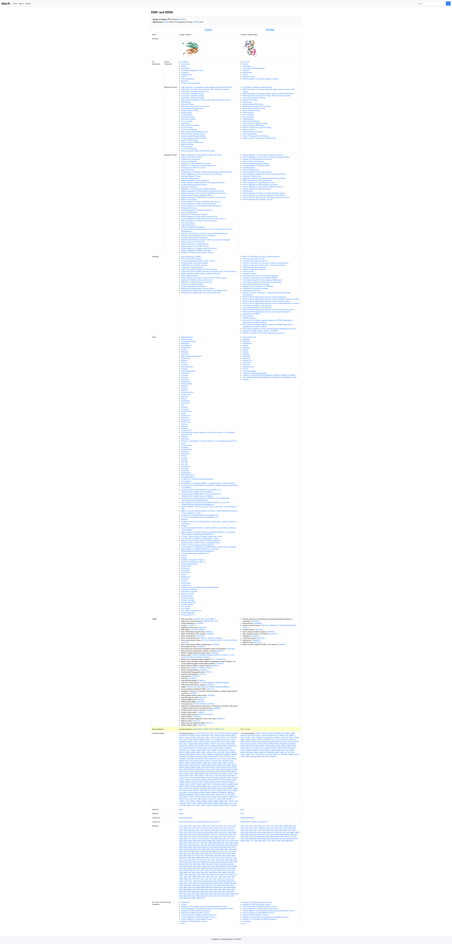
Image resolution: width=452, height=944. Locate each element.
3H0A (267, 830)
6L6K (276, 839)
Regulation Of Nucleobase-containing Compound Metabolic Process (204, 906)
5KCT (198, 855)
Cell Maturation (248, 191)
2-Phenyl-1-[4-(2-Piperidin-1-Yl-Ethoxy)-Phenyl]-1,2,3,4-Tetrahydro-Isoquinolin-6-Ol (209, 441)
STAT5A (197, 797)
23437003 (200, 636)
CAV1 (203, 737)
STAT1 (242, 754)
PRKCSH (195, 782)
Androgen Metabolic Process (191, 176)
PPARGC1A (196, 780)
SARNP (229, 788)
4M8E (293, 832)
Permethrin (185, 451)
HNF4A (204, 754)
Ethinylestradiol (186, 384)
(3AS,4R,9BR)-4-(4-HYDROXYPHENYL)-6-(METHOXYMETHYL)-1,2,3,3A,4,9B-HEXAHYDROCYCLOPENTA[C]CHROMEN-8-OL (208, 533)
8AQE (195, 883)
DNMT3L (207, 744)
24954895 (257, 623)
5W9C (190, 866)
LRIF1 (232, 761)
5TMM (203, 862)
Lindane (184, 350)
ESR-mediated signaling (189, 275)
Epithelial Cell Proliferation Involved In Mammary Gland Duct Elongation (205, 240)
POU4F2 (188, 780)
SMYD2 (208, 795)
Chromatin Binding (187, 104)
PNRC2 (203, 778)
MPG (204, 767)
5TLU (201, 860)
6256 (242, 809)
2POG (194, 832)
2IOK (217, 830)
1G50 (194, 826)
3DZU (294, 828)
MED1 (210, 763)
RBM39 (204, 786)
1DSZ (246, 826)
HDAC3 (228, 752)
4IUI (193, 839)
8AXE (181, 887)
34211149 (204, 619)
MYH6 (198, 769)
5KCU (203, 855)
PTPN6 (214, 784)
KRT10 (187, 761)
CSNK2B (189, 742)
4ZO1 (296, 834)
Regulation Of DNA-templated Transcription (196, 163)
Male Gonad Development (190, 178)
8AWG (232, 885)
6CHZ (227, 866)
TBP (199, 799)
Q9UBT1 (217, 822)
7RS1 (216, 877)
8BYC (203, 889)
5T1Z (215, 858)
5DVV (234, 847)
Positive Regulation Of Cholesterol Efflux (256, 165)
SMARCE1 (190, 795)
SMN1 (277, 752)
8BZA (189, 892)
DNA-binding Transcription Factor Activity (195, 106)
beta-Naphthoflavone (188, 477)
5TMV (235, 862)
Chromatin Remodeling (189, 161)
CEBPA (201, 739)
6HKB (194, 868)
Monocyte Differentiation (251, 170)
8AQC (190, 883)
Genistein (184, 407)
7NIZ (207, 875)
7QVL (181, 877)
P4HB (236, 773)
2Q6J (198, 832)
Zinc (182, 405)
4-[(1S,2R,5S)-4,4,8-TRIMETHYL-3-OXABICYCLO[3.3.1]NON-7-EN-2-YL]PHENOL (208, 547)
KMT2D (234, 759)
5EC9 (247, 836)
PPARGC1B (205, 780)
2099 (180, 809)
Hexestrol (184, 519)
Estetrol (184, 581)
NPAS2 (277, 744)
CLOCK (253, 735)
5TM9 (194, 862)
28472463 (231, 648)
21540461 (203, 670)
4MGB (209, 841)
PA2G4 (181, 775)
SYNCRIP (224, 797)
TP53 (187, 801)
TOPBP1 (182, 801)
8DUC (219, 894)
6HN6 (263, 839)
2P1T (273, 828)
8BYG (220, 889)
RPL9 (190, 788)
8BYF (216, 889)
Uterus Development (188, 223)
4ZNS (219, 843)
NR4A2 (283, 746)
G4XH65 (198, 822)
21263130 (195, 655)
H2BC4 (187, 752)
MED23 (203, 765)
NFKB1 (204, 771)
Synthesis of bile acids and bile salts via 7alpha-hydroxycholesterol (265, 263)
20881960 (218, 687)
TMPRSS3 (284, 754)
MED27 (214, 765)
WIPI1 (190, 805)
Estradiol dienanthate (188, 602)
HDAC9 (187, 754)
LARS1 (207, 761)
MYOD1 (279, 742)
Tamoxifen (184, 364)
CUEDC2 (208, 742)
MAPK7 (249, 742)
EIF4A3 (191, 746)
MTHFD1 (229, 767)
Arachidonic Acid (248, 367)
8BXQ (186, 889)
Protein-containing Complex (190, 83)
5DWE (181, 849)
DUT (218, 744)
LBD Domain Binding (250, 134)
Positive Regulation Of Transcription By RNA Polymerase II (201, 206)
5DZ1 (198, 851)
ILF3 (225, 756)
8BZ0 (181, 892)
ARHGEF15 (186, 735)
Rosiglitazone (247, 343)
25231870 (202, 697)
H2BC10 (182, 752)
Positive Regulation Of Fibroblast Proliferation (196, 210)
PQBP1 (234, 780)
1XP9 (207, 828)
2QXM (190, 834)
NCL (207, 769)
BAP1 (213, 735)
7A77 (252, 841)
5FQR (202, 853)
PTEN (192, 784)
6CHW (222, 866)
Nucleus (184, 66)
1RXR (242, 828)
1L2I (216, 826)
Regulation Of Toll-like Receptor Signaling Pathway (198, 189)
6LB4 (280, 839)
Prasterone (185, 409)
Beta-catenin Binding (188, 119)
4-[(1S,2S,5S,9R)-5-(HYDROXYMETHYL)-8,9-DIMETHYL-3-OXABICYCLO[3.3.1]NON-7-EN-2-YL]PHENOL (201, 491)
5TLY (213, 860)
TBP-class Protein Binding (190, 125)
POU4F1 (182, 780)
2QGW (229, 832)
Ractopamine (185, 576)
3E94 (250, 830)
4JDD (233, 839)
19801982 (211, 638)
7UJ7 (202, 879)
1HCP (208, 826)
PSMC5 (231, 782)
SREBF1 (186, 797)
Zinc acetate (185, 606)
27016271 (208, 672)
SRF (293, 752)
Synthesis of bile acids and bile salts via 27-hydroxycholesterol (264, 265)
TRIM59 (215, 801)
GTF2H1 (226, 750)
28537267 (195, 676)
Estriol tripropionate (187, 613)
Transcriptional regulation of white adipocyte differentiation (262, 280)
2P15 (190, 832)
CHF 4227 (184, 462)
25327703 (216, 655)
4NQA (251, 834)
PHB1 (224, 775)
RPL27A (212, 729)
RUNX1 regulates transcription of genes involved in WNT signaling (203, 278)
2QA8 (211, 832)
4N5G (242, 834)
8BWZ (208, 887)
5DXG (213, 849)
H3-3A (214, 752)
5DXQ (230, 849)
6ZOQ (224, 870)
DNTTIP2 (213, 744)
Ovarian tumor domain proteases (192, 267)
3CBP (231, 834)
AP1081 (184, 456)
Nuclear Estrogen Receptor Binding (193, 136)
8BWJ (198, 887)
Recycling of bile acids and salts (254, 259)
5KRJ (185, 858)
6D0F (235, 866)
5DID (202, 845)
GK (287, 737)
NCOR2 (193, 771)
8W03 (186, 898)
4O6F (223, 841)
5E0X (219, 851)
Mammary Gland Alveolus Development (194, 237)
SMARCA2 (215, 792)
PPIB (211, 780)
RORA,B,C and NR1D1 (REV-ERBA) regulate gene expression (264, 333)
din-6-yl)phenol (186, 481)
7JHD (228, 872)
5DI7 (198, 845)
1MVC (281, 826)
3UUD (233, 836)
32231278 (257, 642)
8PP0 (291, 841)
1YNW (260, 828)
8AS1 (190, 885)
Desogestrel (185, 343)
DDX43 (195, 729)
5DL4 (236, 845)
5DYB (185, 851)
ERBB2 (213, 746)
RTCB (210, 788)
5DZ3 (202, 851)
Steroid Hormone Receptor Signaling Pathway (196, 195)
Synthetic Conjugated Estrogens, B (193, 562)
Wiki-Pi (5, 3)
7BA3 (194, 872)
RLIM (228, 786)
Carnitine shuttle (248, 271)
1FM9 (259, 826)
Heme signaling (248, 316)
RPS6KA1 (196, 788)
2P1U (277, 828)
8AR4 (203, 883)
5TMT (226, 862)
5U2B (228, 864)
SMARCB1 (263, 752)
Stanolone (184, 426)
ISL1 (233, 756)
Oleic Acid (246, 364)
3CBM (221, 834)
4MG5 (181, 841)
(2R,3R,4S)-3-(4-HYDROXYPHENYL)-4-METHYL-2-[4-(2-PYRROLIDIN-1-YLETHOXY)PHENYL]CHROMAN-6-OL (205, 499)
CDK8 (190, 739)
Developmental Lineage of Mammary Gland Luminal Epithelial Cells (204, 290)
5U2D (232, 864)
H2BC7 (203, 752)
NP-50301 (184, 460)
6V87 (198, 870)
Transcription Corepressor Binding (192, 95)
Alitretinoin (246, 347)
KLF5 (220, 759)
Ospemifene (185, 454)
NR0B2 (228, 771)
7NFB (199, 875)
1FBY (251, 826)
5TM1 (218, 860)
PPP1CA (221, 780)
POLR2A (216, 778)
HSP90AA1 (183, 756)
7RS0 (212, 877)
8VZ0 (224, 896)
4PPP (232, 841)
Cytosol (183, 77)
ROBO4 (243, 752)
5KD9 (212, 855)
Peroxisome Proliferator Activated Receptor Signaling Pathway (264, 178)
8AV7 (223, 885)
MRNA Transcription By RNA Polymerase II (257, 180)
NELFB (198, 771)
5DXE (208, 849)
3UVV (255, 832)
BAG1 (208, 735)
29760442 (285, 625)
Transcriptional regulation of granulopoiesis (257, 305)
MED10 (215, 763)
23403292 (181, 19)
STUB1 (207, 797)
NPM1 (214, 771)
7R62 (185, 877)
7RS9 (185, 879)
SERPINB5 (203, 790)
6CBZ (217, 866)
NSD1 (207, 773)
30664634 (208, 632)
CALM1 (187, 737)
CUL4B (213, 742)
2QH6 (234, 832)
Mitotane (184, 360)
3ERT (186, 836)
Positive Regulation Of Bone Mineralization (257, 172)
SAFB (219, 788)
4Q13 (186, 843)
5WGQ (204, 866)
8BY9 (194, 889)
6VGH (206, 870)
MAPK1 (181, 763)
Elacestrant (185, 470)
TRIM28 (210, 801)
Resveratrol (185, 417)
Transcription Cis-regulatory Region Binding (257, 87)
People (27, 3)
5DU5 (212, 847)
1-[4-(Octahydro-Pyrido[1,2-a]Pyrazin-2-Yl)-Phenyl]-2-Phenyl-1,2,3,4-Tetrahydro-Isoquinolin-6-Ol (208, 433)
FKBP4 (185, 748)
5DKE (223, 845)
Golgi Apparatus (186, 74)
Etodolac (246, 350)
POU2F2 (235, 778)
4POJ (264, 834)
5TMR (217, 862)
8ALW (220, 881)
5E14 (223, 851)
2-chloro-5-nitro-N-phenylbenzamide (255, 373)
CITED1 (226, 739)
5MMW (276, 836)
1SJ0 (181, 828)
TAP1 (195, 799)
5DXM (221, 849)
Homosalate (185, 570)
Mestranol (184, 396)
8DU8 (206, 894)
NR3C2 (273, 746)
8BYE (212, 889)
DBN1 (233, 742)
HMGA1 (254, 739)
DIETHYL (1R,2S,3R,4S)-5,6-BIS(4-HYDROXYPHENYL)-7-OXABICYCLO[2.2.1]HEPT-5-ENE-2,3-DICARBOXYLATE (201, 541)
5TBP (282, 836)
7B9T (190, 872)
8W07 (190, 898)
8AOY (233, 881)
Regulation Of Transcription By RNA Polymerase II (198, 165)
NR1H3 (293, 744)
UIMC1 (226, 803)
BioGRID (166, 22)
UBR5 (221, 803)
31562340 (211, 687)
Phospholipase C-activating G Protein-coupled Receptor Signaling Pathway (206, 172)
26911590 (226, 640)
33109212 (273, 634)
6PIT (225, 868)
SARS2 (235, 788)
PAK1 (192, 775)
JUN (187, 759)
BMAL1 (288, 733)
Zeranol (183, 574)
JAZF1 (272, 739)
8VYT (215, 896)
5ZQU (295, 836)
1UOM (185, 828)
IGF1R (221, 756)
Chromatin (184, 62)
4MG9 (200, 841)
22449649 (255, 636)
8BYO (224, 889)
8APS (181, 883)
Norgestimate (185, 381)
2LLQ (233, 830)
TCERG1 (204, 799)
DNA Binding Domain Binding (252, 132)
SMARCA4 (223, 792)
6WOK (219, 870)
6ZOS (233, 870)
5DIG (210, 845)
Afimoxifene (185, 439)
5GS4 (219, 853)
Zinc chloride (185, 608)
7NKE (273, 841)
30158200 (192, 678)
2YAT (213, 834)
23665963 (270, 632)
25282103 (190, 687)
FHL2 (181, 748)
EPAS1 (202, 746)
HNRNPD (234, 754)
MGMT (234, 765)
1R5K (234, 826)
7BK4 (264, 841)
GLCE (189, 750)
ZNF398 (233, 805)
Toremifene (185, 354)
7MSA (181, 875)
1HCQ (213, 826)
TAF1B (186, 799)
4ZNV (232, 843)
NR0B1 (223, 771)
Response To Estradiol (189, 187)
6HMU (203, 868)
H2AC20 (232, 750)
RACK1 (224, 784)
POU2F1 (228, 778)
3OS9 (207, 836)
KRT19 (197, 761)
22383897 (202, 655)
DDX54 (200, 744)
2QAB (216, 832)
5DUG (221, 847)
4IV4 (200, 839)
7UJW (228, 879)
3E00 (246, 830)
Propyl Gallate (186, 583)
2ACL (264, 828)
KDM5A (211, 759)
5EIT (193, 853)
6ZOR (229, 870)
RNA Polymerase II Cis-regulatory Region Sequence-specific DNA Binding (206, 87)
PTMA (204, 784)
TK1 (278, 754)
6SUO (186, 870)
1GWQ (198, 826)
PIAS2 (181, 778)
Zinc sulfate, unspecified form (191, 610)
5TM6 (181, 862)
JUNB (192, 759)
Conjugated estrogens (188, 341)
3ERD (181, 836)
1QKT (225, 826)
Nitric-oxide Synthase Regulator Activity (194, 132)
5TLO (189, 860)
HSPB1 (216, 756)
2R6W (204, 834)
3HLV (190, 836)
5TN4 (198, 864)
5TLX (209, 860)
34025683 (193, 693)
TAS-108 (184, 464)
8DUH (233, 894)
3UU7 (220, 836)
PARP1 (247, 748)
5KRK (189, 858)
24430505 (201, 646)
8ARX (235, 883)
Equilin (183, 413)
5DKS (232, 845)
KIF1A (216, 759)
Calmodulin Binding (187, 117)
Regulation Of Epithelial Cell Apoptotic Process (197, 252)
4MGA (204, 841)
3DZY (242, 830)
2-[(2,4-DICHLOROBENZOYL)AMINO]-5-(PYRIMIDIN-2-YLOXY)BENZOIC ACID (270, 377)
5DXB (204, 849)
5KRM (198, 858)
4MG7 (190, 841)
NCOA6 (235, 769)
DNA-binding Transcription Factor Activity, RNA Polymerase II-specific (205, 89)
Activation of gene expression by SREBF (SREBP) (260, 278)
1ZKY (228, 828)
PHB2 (229, 775)
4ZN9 (210, 843)
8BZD (202, 892)
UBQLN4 (253, 756)
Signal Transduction (188, 170)
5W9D (195, 866)
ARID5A (278, 733)
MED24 (209, 765)
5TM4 (231, 860)
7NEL (195, 875)
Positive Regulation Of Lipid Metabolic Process (259, 182)
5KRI (181, 858)
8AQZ (199, 883)
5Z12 (290, 836)
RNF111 (233, 786)
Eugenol (184, 557)
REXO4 (214, 786)
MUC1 (181, 769)
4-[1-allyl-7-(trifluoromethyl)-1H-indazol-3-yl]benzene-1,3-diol (201, 536)
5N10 (207, 858)
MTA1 (213, 767)
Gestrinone (185, 579)
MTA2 (218, 767)
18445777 (203, 638)
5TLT (197, 860)
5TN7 (211, 864)
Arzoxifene (185, 468)
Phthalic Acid (185, 422)
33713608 (197, 687)
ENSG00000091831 (186, 818)
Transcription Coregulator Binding (192, 93)
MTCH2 (222, 767)
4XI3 (202, 843)
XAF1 (194, 805)
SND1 (213, 795)
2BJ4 (193, 830)
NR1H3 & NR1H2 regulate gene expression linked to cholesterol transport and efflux (271, 299)
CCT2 (228, 737)
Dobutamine (185, 373)
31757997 (223, 655)
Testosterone (185, 358)
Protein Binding (186, 115)
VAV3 (235, 803)
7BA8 (211, 872)
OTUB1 (230, 773)
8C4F (193, 894)
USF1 (231, 803)
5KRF (229, 855)
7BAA (219, 872)
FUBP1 (221, 748)
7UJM (219, 879)
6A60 (250, 839)
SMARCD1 (231, 792)
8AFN (199, 881)
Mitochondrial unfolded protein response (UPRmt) (198, 288)
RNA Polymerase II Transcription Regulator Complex (260, 79)
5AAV (186, 845)
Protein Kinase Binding (189, 129)
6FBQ (255, 839)
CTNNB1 (201, 742)
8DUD (224, 894)
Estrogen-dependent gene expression (194, 286)
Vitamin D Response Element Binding (255, 136)
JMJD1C (278, 739)
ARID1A (193, 735)
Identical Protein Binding (189, 140)
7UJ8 (206, 879)
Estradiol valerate (187, 604)
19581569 (199, 623)
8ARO (217, 883)
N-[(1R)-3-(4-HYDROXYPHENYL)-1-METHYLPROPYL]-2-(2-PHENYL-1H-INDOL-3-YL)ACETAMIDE (209, 529)
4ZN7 (206, 843)
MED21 (198, 765)
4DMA (185, 839)
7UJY (232, 879)
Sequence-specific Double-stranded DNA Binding (198, 151)
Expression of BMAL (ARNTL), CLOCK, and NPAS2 (260, 331)
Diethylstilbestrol (187, 337)
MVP (185, 769)
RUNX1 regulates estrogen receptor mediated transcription (201, 273)
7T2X (194, 879)
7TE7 (198, 879)
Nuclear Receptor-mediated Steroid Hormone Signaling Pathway (203, 182)
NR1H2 (287, 744)
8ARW (230, 883)
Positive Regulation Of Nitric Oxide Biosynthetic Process (200, 201)
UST (222, 729)
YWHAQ (215, 805)
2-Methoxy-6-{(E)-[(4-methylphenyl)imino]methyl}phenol (200, 587)
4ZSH (242, 836)
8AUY (211, 885)
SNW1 (282, 752)
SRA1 (234, 795)
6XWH (247, 841)
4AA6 (181, 839)
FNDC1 (200, 729)
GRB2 (198, 750)
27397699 (215, 644)
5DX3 (199, 849)
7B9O (260, 841)
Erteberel (184, 526)
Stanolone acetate (187, 593)
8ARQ (221, 883)
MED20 (192, 765)
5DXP (226, 849)
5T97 (223, 858)
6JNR (272, 839)
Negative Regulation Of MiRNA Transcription (196, 250)
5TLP (193, 860)
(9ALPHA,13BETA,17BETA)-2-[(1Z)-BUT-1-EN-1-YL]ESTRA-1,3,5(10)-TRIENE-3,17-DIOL (209, 508)
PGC (216, 775)
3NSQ (281, 830)
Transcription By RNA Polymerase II (193, 167)
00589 (181, 813)
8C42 (189, 894)
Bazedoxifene (186, 473)
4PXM (181, 843)
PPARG (285, 748)
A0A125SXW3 (184, 822)
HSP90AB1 (191, 756)
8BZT (224, 892)
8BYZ (233, 889)
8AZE (190, 887)
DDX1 (181, 744)
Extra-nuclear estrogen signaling (192, 284)
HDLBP (192, 754)
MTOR (234, 767)
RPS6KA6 (249, 752)
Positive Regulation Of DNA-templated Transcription (199, 204)
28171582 (278, 625)
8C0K (181, 894)
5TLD (227, 858)
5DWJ (195, 849)
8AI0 (203, 881)
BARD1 (217, 735)
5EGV (181, 853)
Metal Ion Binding (187, 144)
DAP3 (224, 742)
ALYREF (222, 733)
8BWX (203, 887)
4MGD (219, 841)
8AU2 (202, 885)
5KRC (225, 855)
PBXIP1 (201, 775)
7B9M (181, 872)
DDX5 (196, 744)
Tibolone (184, 555)
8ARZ (185, 885)
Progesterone (185, 347)
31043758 (194, 629)
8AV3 (215, 885)
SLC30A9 (191, 792)
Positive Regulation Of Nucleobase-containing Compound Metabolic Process (207, 908)
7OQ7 (217, 875)
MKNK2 (188, 767)
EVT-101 (245, 369)
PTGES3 (198, 784)
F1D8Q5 (253, 822)
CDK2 (181, 739)
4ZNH (214, 843)
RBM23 (199, 786)
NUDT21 (225, 773)
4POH (260, 834)
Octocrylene (185, 568)
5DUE (216, 847)
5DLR (181, 847)
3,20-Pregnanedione (249, 371)
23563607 (225, 687)
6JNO (268, 839)
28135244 (196, 704)
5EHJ (185, 853)
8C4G (197, 894)
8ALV (215, 881)
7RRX (199, 877)
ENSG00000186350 (247, 818)
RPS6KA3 (203, 788)
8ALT (211, 881)
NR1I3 (252, 746)
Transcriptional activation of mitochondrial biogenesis (261, 275)
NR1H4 (234, 771)
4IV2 (196, 839)
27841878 (210, 704)
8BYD (207, 889)
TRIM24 (198, 801)
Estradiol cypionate (187, 600)
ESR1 (209, 30)
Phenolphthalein (186, 449)
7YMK (194, 881)
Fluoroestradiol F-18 (188, 615)
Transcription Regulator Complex (192, 70)
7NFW (203, 875)
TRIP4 (226, 801)
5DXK (217, 849)
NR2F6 (197, 773)
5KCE (190, 855)
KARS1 (201, 759)
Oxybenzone (185, 400)
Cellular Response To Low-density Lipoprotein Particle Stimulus (264, 195)
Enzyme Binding (186, 127)
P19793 (259, 822)
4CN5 (268, 832)
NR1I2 (248, 746)
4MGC (214, 841)
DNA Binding (185, 102)
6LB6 (288, 839)
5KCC (181, 855)
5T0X (211, 858)
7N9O (186, 875)
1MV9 (277, 826)
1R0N (290, 826)
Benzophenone (186, 411)
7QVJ (235, 875)
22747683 (208, 668)
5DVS (230, 847)
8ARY (181, 885)
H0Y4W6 (205, 822)
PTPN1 (208, 784)
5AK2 (194, 845)
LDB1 (220, 761)
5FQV (215, 853)
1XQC (216, 828)
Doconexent (247, 362)
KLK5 (225, 759)
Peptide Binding (248, 119)
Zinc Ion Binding (186, 121)
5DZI (210, 851)
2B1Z (185, 830)
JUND (196, 759)
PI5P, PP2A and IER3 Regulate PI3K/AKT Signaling (199, 269)
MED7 (225, 765)
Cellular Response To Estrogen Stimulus (195, 244)
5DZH (206, 851)
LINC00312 (226, 761)
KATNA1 (206, 729)
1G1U (264, 826)
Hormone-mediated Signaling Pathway (255, 163)
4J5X (280, 832)
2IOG (213, 830)
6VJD (211, 870)
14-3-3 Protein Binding (188, 148)
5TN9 (219, 864)
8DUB (215, 894)
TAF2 (191, 799)
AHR (201, 733)
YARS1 (203, 805)
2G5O (205, 830)
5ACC (190, 845)
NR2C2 (186, 773)
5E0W (214, 851)
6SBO (233, 868)
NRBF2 (289, 746)
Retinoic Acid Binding (250, 100)
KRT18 (192, 761)
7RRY (203, 877)
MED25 (269, 742)
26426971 (282, 644)
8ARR (226, 883)
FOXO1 (205, 748)
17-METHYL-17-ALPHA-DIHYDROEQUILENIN (197, 479)
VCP (180, 805)
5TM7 (185, 862)
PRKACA (188, 782)
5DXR (235, 849)
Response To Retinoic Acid (252, 176)
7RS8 (181, 879)
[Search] (448, 3)
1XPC (211, 828)
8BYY (229, 889)
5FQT (211, 853)
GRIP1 (209, 750)
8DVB (202, 896)
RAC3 (219, 784)
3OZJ (290, 830)
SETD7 (213, 790)
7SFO (190, 879)
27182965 (201, 668)
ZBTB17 (228, 805)
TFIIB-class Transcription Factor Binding (195, 91)
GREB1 (203, 750)
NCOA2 (218, 769)
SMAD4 (208, 792)
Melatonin (184, 386)
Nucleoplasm (185, 68)
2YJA (217, 834)
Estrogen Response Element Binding (193, 138)
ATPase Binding (186, 146)
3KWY (272, 830)
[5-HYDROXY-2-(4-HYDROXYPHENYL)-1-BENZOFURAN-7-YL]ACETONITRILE (208, 483)
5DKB (218, 845)
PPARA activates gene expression (254, 267)
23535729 (184, 657)
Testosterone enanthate (189, 591)
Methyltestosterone (187, 475)
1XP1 (198, 828)
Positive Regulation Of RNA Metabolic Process (259, 913)
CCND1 (213, 737)
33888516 (201, 680)
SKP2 (185, 792)
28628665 (216, 708)
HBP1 (223, 752)
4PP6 (227, 841)
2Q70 (203, 832)
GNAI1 (193, 750)
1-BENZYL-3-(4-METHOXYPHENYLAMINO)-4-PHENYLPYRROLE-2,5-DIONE (269, 375)
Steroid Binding (186, 112)
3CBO (226, 834)
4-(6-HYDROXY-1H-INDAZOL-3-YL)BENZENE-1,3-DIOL (200, 538)
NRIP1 (202, 773)
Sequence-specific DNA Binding (192, 142)
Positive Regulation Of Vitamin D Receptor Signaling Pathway (264, 193)
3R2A (246, 832)
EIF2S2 (181, 746)
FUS (263, 737)
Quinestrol (184, 447)
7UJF (214, 879)
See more (182, 923)
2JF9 (221, 830)
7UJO (223, 879)
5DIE (206, 845)
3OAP (286, 830)
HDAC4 (233, 752)
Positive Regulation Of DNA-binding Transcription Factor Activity (203, 218)
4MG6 (186, 841)
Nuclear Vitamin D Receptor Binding (255, 123)
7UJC (210, 879)
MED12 (220, 763)
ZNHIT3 (273, 756)
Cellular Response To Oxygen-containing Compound (199, 248)
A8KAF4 (192, 822)
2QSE (186, 834)
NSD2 (212, 773)
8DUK (181, 896)
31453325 (203, 682)
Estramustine (185, 394)
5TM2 (222, 860)
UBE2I (205, 803)
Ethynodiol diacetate (188, 371)
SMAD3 (202, 792)
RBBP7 (187, 786)
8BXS (190, 889)
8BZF (211, 892)
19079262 (218, 638)
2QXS (195, 834)
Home (15, 3)
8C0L (185, 894)
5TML (198, 862)
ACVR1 (258, 733)
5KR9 (216, 855)
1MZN (286, 826)
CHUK (221, 739)
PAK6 (196, 775)
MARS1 (200, 763)
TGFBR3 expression (249, 318)
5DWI (191, 849)
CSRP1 (195, 742)
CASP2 (243, 735)
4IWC (220, 839)
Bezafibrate (246, 356)
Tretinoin (245, 352)
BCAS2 (228, 735)
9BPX (194, 898)
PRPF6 (218, 782)
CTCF (276, 735)
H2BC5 (193, 752)
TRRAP (231, 801)
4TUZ (194, 843)
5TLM (185, 860)
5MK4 (263, 836)
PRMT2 (206, 782)
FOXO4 (216, 748)
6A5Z (246, 839)
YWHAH (209, 805)
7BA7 (206, 872)
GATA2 (283, 737)
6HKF (198, 868)
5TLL (181, 860)
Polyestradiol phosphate (189, 564)
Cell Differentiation (249, 167)
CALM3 (198, 737)
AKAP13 (207, 733)
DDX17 (186, 744)
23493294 (271, 625)
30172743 (205, 640)
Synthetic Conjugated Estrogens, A (193, 560)
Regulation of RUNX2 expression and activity (196, 280)
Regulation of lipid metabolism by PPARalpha (258, 286)
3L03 (198, 836)
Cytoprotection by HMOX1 (251, 314)
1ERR (190, 826)
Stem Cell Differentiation (189, 212)
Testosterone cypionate (189, 589)
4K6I (288, 832)
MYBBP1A (191, 769)
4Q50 (190, 843)
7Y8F (186, 881)
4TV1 (198, 843)
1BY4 (242, 826)
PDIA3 (207, 775)
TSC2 (236, 801)
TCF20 (210, 799)
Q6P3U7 (265, 822)
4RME (292, 834)
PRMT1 (201, 782)
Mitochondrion (247, 72)
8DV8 (198, 896)
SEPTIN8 (189, 790)
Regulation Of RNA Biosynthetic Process (195, 913)
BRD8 (293, 733)
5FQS (206, 853)
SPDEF (218, 729)
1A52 (181, 826)
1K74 (272, 826)
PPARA (273, 748)
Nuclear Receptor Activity (190, 110)
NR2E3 (257, 746)
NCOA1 (212, 769)
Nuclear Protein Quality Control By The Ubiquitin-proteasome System (266, 197)
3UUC (228, 836)
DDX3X (191, 744)
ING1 (229, 756)
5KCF (194, 855)
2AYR (232, 828)
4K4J (285, 832)
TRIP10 (296, 754)
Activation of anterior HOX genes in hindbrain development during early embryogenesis (267, 293)
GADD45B (227, 748)
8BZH (220, 892)
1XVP (255, 828)
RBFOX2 (193, 786)
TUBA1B (182, 803)
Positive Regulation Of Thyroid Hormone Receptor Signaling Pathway (266, 157)
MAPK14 (188, 763)
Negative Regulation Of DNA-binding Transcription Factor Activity (203, 197)
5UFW (181, 866)
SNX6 (218, 795)
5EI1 (189, 853)
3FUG (263, 830)
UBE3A (210, 803)
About (21, 3)
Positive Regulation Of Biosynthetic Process (196, 919)
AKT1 (212, 733)
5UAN (286, 836)
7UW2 (278, 841)
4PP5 (273, 834)
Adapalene (246, 339)
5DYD (190, 851)
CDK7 (186, 739)
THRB (223, 799)
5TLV (205, 860)
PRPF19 (213, 782)
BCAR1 (223, 735)
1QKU (230, 826)
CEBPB (207, 739)
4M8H (297, 832)
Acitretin (245, 345)
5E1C (235, 851)
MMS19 (193, 767)
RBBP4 (181, 786)
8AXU (186, 887)
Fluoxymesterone (187, 392)
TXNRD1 (200, 803)
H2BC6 (198, 752)
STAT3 (191, 797)
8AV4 (219, 885)
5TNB (223, 864)
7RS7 (233, 877)
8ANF (228, 881)
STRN (202, 797)
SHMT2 (235, 790)
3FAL (254, 830)
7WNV (181, 881)
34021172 (210, 689)
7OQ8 (221, 875)
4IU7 (189, 839)
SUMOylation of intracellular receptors (194, 265)
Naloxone (184, 390)
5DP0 (194, 847)
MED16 (181, 765)
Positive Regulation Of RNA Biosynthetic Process (198, 917)
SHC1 (230, 790)
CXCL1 (218, 742)
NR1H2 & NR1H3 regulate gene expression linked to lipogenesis (264, 297)
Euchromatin (185, 64)
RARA (236, 784)
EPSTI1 (208, 746)
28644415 (202, 725)
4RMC (282, 834)
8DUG (228, 894)
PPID (215, 780)
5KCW (207, 855)
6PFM (221, 868)
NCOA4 (229, 769)
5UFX (186, 866)
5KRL (194, 858)
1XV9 (251, 828)
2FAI (197, 830)
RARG (283, 750)
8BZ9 (185, 892)
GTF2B (220, 750)
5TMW (181, 864)
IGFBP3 (260, 739)
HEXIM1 (198, 754)
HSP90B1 (199, 756)
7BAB (224, 872)
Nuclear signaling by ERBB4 (191, 256)
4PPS (236, 841)
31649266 (196, 716)
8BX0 (212, 887)
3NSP (276, 830)
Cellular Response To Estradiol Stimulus (195, 246)
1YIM (220, 828)
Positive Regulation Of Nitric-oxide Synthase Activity (199, 216)
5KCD (185, 855)
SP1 (226, 795)
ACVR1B (265, 733)
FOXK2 (199, 748)
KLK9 (229, 759)
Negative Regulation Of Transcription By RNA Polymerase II (201, 155)
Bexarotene (246, 341)
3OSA (211, 836)
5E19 (231, 851)
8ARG (212, 883)
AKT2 (216, 733)
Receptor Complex (249, 77)
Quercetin (184, 437)
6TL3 (194, 870)
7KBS (233, 872)
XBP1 (199, 805)
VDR (262, 756)
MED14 (231, 763)
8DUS (186, 896)
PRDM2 (181, 782)
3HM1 (194, 836)
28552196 (204, 687)
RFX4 (220, 786)
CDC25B (234, 737)
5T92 (219, 858)
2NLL (268, 828)
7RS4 (229, 877)
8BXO (181, 889)
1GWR (203, 826)
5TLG (235, 858)
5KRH (234, 855)
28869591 (210, 682)
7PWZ (230, 875)
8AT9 (194, 885)
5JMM (233, 853)
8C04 (233, 892)
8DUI (236, 894)
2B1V (181, 830)
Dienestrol (184, 377)
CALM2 (192, 737)
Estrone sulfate (186, 445)
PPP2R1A (227, 780)
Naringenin (184, 428)
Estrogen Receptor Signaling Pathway (194, 184)
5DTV (208, 847)
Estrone (184, 362)
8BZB (194, 892)
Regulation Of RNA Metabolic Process (194, 921)
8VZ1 (228, 896)
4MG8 (195, 841)
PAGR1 (187, 775)
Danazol (184, 398)
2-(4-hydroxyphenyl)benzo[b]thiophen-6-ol (195, 553)
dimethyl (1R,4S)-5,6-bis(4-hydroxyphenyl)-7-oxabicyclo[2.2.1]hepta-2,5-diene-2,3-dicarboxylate (209, 522)
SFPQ (225, 790)
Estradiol (184, 369)
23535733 (191, 657)
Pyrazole (184, 424)
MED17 (187, 765)
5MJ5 (258, 836)
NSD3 (216, 773)
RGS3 (224, 786)
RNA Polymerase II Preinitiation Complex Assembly (199, 220)
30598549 (217, 682)
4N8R (247, 834)
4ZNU (227, 843)
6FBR (259, 839)
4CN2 (259, 832)
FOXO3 (210, 748)
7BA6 (202, 872)
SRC (180, 797)
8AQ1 (186, 883)
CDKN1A (196, 739)
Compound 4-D (186, 430)
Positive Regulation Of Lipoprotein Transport (258, 199)
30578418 (202, 674)
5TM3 (226, 860)
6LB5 (284, 839)
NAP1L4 (203, 769)
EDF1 (249, 737)
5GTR (224, 853)
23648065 (255, 621)
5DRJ (199, 847)
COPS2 (264, 735)
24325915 (219, 663)
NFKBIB (271, 744)
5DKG (227, 845)
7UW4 (282, 841)
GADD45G (182, 750)
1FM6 (255, 826)
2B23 (189, 830)
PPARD (279, 748)
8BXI (225, 887)
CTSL (286, 735)
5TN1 (190, 864)
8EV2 (211, 896)
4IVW (204, 839)
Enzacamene (185, 572)
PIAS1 (233, 775)
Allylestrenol (185, 403)
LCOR (215, 761)
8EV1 (207, 896)
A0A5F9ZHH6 (245, 822)
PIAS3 (186, 778)
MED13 (226, 763)
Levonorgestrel (186, 345)
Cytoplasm (185, 72)
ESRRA (223, 746)
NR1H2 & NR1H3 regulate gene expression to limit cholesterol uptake (266, 301)
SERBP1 (196, 790)
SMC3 (203, 795)
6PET (216, 868)
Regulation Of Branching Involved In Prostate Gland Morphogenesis (204, 233)
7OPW (212, 875)
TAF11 (253, 754)
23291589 (259, 629)
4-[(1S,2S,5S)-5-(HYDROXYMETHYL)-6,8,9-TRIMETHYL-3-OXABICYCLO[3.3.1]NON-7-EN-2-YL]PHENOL (201, 495)
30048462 (225, 682)
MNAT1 (199, 767)
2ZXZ (285, 828)
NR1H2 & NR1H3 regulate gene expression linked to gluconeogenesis (266, 312)
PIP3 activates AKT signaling (191, 259)
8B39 (194, 887)
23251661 (200, 699)
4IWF (224, 839)
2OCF (181, 832)
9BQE (199, 898)
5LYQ (254, 836)
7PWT (226, 875)
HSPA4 (205, 756)
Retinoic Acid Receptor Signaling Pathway (257, 189)
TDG (214, 799)
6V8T (202, 870)
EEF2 (222, 744)
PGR (220, 775)
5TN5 (203, 864)
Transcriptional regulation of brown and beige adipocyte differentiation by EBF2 (269, 329)
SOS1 (222, 795)
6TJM (190, 870)
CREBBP (182, 742)
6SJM (293, 839)
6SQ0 (181, 870)
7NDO (190, 875)
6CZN (231, 866)
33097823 (202, 627)
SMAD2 (197, 792)
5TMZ (186, 864)
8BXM (229, 887)
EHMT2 (232, 744)
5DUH (225, 847)
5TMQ (212, 862)
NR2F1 (192, 773)
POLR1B (209, 778)
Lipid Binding (185, 123)
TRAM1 (192, 801)
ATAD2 (203, 735)
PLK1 (252, 748)
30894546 (293, 625)
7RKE (190, 877)
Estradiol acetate (187, 596)
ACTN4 (197, 733)
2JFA (225, 830)
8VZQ (181, 898)
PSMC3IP (224, 782)
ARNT (198, 735)
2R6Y (208, 834)
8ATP (198, 885)
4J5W (276, 832)
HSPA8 (210, 756)
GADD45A (268, 737)
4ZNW (236, 843)
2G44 (201, 830)
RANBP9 (230, 784)
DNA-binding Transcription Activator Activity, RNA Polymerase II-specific (206, 100)
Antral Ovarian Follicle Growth (191, 157)
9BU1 (203, 898)
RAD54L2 (268, 750)
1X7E (190, 828)
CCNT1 (223, 737)
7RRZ (207, 877)
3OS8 (202, 836)
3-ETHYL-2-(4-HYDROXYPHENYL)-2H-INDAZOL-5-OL (199, 517)
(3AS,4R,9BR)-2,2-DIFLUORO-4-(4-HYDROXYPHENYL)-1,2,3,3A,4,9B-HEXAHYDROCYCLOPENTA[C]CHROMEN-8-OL (205, 503)
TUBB (194, 803)
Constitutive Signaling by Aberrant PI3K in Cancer (198, 261)
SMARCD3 (183, 795)
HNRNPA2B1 (219, 754)
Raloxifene (184, 352)
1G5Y (268, 826)
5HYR (228, 853)
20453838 (198, 657)
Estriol (183, 443)
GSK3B (296, 737)
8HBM (287, 841)
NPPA (219, 771)
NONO (209, 771)
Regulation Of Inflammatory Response (194, 214)
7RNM (194, 877)
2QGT (225, 832)
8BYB (199, 889)
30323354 (214, 653)
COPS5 (232, 739)
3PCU (294, 830)
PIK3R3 (197, 778)
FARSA (229, 746)
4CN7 (272, 832)
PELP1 (212, 775)
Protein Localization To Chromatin (192, 242)
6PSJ (229, 868)
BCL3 (283, 733)
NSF (220, 773)
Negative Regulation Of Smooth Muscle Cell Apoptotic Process (202, 191)
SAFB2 (224, 788)
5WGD (199, 866)
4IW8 (216, 839)
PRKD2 (243, 750)
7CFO (269, 841)
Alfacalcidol (246, 358)
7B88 (256, 841)
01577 (242, 813)
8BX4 (221, 887)
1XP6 (202, 828)
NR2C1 (181, 773)
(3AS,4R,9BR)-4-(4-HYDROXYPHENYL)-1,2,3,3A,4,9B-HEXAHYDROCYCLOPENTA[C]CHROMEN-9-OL (200, 550)
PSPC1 (187, 784)
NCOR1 (187, 771)
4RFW (277, 834)
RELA (210, 786)
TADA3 (231, 797)
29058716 (222, 659)
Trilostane (184, 388)
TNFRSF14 (229, 799)
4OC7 (256, 834)
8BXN (234, 887)
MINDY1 (182, 767)
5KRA (220, 855)
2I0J (209, 830)
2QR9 (181, 834)
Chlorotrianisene (186, 339)
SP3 (229, 795)
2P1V (281, 828)
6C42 (213, 866)
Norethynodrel (186, 566)
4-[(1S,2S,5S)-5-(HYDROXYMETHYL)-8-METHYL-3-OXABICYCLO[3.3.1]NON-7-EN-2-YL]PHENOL (209, 486)
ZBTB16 (221, 805)
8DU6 (202, 894)
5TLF (231, 858)
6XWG (242, 841)
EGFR (227, 744)
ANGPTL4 (228, 733)
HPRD (195, 22)
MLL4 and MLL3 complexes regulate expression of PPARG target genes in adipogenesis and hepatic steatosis (268, 321)
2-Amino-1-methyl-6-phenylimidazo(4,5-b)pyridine (197, 545)
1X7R (194, 828)
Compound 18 (186, 420)
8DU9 (210, 894)
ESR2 (219, 746)
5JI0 (250, 836)
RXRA (270, 30)
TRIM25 (204, 801)
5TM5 (235, 860)
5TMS (222, 862)
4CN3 (264, 832)
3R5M (251, 832)
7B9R (185, 872)
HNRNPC (227, 754)
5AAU (181, 845)
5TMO (208, 862)
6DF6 (181, 868)
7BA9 (215, 872)
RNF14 (181, 788)
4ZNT (223, 843)
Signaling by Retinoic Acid (251, 290)
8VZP (232, 896)
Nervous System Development (253, 161)
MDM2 (205, 763)
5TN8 (215, 864)
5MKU (272, 836)
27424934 (212, 640)
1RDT (294, 826)
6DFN (185, 868)
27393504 (209, 710)
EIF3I (187, 746)
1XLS (247, 828)
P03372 (211, 822)
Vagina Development (188, 225)
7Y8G (190, 881)
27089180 (197, 619)
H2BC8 (208, 752)
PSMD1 (181, 784)
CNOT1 (258, 735)
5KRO (203, 858)
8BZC (198, 892)
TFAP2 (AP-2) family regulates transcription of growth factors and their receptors (208, 271)
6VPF (215, 870)
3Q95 (215, 836)
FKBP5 (191, 748)
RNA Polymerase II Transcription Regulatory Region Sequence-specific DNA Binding (269, 90)
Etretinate (246, 354)
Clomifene (184, 375)
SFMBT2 (220, 790)
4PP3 (269, 834)
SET (209, 790)
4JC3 (228, 839)
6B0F (209, 866)
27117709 (231, 655)
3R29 (242, 832)
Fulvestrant (185, 379)
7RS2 (220, 877)
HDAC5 (181, 754)
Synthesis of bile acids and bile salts (255, 261)
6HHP (190, 868)
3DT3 (235, 834)
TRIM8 (221, 801)
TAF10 (236, 797)
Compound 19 (186, 415)
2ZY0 (289, 828)
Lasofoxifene (185, 466)
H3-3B (218, 752)
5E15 (227, 851)
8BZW (228, 892)
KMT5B (181, 761)
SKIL (181, 792)
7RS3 (224, 877)
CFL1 (212, 739)
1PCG (221, 826)
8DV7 (194, 896)
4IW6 (212, 839)
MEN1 (229, 765)
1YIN (224, 828)
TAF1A (181, 799)
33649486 (256, 640)
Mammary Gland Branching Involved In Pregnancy (198, 235)
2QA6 (207, 832)
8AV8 (228, 885)
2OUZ (186, 832)
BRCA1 (181, 737)
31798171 (246, 627)
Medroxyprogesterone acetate (191, 356)
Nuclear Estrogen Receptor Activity (193, 134)
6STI (296, 839)
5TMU (231, 862)
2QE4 (220, 832)
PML (256, 748)
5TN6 (207, 864)
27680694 (201, 629)
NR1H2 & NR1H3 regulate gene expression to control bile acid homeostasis (268, 309)
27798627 (211, 619)
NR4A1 (278, 746)
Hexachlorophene (187, 367)
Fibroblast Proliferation (189, 208)
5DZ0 (194, 851)
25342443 (211, 695)
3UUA (224, 836)
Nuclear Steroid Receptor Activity (192, 108)
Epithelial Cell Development (190, 159)
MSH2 (208, 767)
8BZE (207, 892)
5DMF (190, 847)
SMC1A (197, 795)
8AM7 (224, 881)
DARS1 (228, 742)
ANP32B (235, 733)
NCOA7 (181, 771)
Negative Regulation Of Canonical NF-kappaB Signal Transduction (203, 193)
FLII (195, 748)
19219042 (205, 657)
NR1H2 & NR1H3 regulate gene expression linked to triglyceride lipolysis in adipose (271, 303)
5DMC (185, 847)
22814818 (264, 625)
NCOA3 (223, 769)
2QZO (200, 834)
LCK (211, 761)
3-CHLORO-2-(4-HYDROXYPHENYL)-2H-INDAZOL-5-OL (200, 515)
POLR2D (222, 778)
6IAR (207, 868)
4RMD (287, 834)
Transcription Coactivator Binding (192, 98)
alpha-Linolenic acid (249, 337)
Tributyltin (246, 379)
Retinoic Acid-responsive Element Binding (257, 127)
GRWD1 (214, 750)
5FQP (197, 853)
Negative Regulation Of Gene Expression (195, 180)
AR (180, 735)
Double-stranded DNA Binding (253, 104)
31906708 (191, 625)
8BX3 (217, 887)
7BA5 (198, 872)
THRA (218, 799)
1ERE (185, 826)
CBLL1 (208, 737)
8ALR (207, 881)
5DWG (186, 849)
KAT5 (206, 759)
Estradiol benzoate (187, 598)
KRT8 (202, 761)
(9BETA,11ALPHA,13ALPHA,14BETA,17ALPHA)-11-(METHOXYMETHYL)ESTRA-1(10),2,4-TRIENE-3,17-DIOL (209, 512)
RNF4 (186, 788)
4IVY (208, 839)
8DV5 (190, 896)
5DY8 (181, 851)
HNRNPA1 (210, 754)
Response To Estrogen (189, 199)
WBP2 (185, 805)
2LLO (229, 830)
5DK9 (214, 845)
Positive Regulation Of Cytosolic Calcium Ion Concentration (201, 174)
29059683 (209, 655)
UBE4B (216, 803)
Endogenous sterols (249, 273)
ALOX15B (271, 733)
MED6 (220, 765)
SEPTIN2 (182, 790)
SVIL (219, 797)
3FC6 (258, 830)
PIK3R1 (191, 778)
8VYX (220, 896)
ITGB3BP (182, 759)
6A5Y (242, 839)
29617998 (261, 638)
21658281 (201, 712)
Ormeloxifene (185, 585)
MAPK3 (194, 763)
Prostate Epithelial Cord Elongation (193, 227)
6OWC (212, 868)
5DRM (203, 847)
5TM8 (190, 862)
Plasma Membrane (187, 79)
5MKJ (267, 836)
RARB (278, 750)
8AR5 (208, 883)
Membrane (184, 81)
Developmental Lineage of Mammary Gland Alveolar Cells (201, 292)
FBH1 (234, 746)
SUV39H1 (213, 797)
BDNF (234, 735)
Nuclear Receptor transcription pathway (194, 263)
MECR (254, 742)
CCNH (218, 737)
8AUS (207, 885)
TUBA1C (189, 803)
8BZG (215, 892)
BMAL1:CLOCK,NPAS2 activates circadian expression (261, 256)
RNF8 (292, 750)
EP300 (197, 746)
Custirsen (184, 458)
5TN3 (194, 864)
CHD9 (217, 739)
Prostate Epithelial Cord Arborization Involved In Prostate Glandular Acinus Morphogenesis (206, 230)
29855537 (193, 668)
